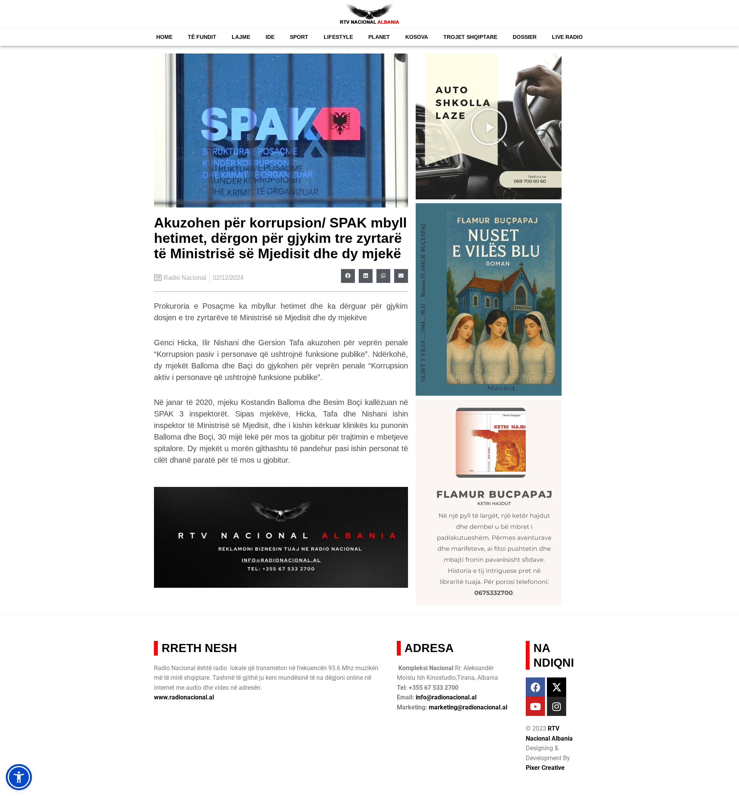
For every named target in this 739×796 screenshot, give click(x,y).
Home (164, 37)
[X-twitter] (556, 687)
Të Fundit (202, 37)
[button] (348, 276)
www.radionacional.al (184, 697)
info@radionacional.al (446, 697)
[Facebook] (535, 687)
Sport (299, 37)
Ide (270, 37)
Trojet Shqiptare (470, 37)
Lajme (241, 37)
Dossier (525, 37)
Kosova (416, 37)
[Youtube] (535, 706)
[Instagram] (556, 706)
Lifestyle (338, 37)
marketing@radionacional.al (468, 707)
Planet (379, 37)
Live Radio (567, 37)
